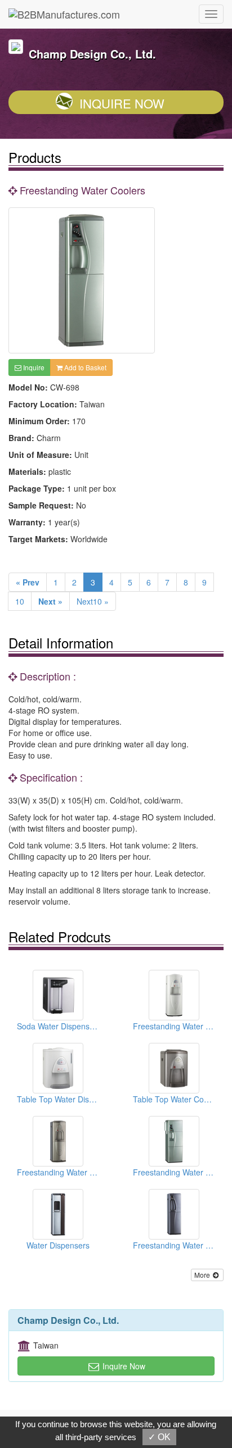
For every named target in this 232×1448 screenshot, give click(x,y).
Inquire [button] (32, 367)
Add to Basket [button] (84, 367)
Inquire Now (121, 103)
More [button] (203, 1274)
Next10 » (93, 601)
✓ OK (159, 1437)
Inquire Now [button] (122, 1366)
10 (19, 601)
